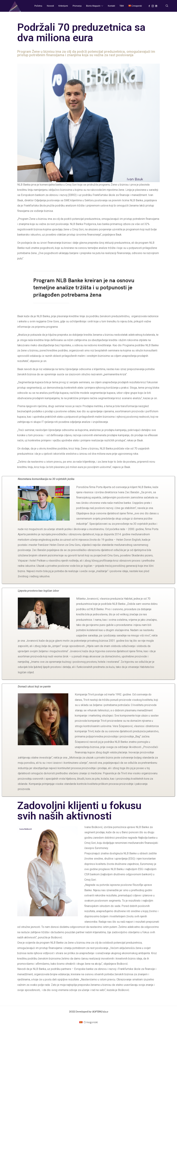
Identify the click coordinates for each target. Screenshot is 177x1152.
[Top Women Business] (15, 6)
